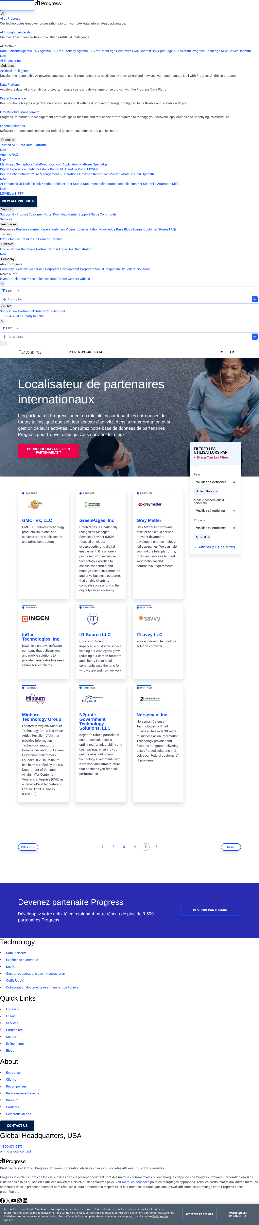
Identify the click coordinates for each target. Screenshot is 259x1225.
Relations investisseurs (22, 1093)
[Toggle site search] (2, 321)
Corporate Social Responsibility (102, 269)
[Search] (2, 284)
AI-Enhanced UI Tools (15, 184)
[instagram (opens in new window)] (20, 1202)
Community (108, 214)
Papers (45, 229)
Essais (10, 1016)
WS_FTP (18, 193)
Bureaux (12, 1100)
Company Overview (14, 269)
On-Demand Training (48, 239)
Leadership (36, 269)
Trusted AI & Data (12, 145)
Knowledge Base (111, 229)
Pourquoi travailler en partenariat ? (48, 451)
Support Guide (89, 214)
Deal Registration (46, 251)
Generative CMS (127, 51)
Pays (197, 474)
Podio (82, 169)
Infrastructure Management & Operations (48, 174)
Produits (199, 520)
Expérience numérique (22, 960)
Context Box (148, 51)
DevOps (5, 174)
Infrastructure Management (19, 112)
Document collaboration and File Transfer (112, 184)
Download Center (65, 214)
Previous (28, 847)
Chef (15, 174)
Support (7, 209)
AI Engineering (10, 61)
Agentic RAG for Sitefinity (58, 51)
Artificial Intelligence (14, 71)
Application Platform (77, 164)
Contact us (17, 1126)
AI (2, 13)
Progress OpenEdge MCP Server (215, 51)
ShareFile (70, 169)
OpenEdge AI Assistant (174, 51)
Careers (73, 279)
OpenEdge (100, 164)
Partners (7, 244)
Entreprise (13, 1073)
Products (8, 140)
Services (6, 219)
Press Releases (38, 279)
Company (7, 259)
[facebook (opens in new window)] (3, 1202)
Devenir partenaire (210, 910)
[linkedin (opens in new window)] (25, 1202)
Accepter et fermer (199, 1214)
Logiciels (12, 1009)
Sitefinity (33, 169)
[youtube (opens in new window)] (14, 1202)
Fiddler (60, 184)
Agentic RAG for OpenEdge (96, 51)
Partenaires (14, 1030)
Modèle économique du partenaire (210, 502)
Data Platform (10, 51)
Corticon (55, 164)
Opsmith (125, 53)
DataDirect (41, 164)
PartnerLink (26, 311)
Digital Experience (13, 98)
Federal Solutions (12, 126)
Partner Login (57, 249)
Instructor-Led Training (16, 239)
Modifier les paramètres (238, 1214)
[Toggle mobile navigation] (3, 343)
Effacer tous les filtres (212, 457)
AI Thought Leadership (16, 32)
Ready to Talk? (33, 316)
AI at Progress (10, 18)
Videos (71, 229)
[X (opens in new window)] (8, 1202)
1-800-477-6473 (11, 316)
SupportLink (8, 311)
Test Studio (74, 184)
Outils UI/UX (15, 980)
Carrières (12, 1107)
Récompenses (16, 1086)
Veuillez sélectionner (211, 482)
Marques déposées (136, 1182)
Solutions (8, 66)
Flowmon (85, 174)
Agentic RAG (30, 51)
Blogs (128, 229)
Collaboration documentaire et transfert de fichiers (42, 987)
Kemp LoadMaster (106, 174)
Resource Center (28, 229)
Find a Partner (10, 249)
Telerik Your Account (50, 311)
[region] (129, 1214)
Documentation (87, 229)
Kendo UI (56, 169)
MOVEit (92, 169)
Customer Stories (155, 229)
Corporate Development (62, 269)
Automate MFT (89, 186)
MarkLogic (7, 164)
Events (137, 229)
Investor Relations (13, 279)
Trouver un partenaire (85, 352)
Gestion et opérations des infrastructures (35, 974)
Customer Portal (40, 214)
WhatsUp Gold (130, 174)
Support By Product (14, 214)
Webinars (58, 229)
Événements (15, 1044)
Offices (85, 279)
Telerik (44, 169)
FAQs (173, 229)
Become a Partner (34, 249)
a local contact (20, 1151)
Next (231, 847)
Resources (8, 224)
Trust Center (58, 279)
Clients (11, 1079)
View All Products (18, 201)
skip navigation (17, 5)
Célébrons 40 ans (18, 1114)
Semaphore (24, 164)
